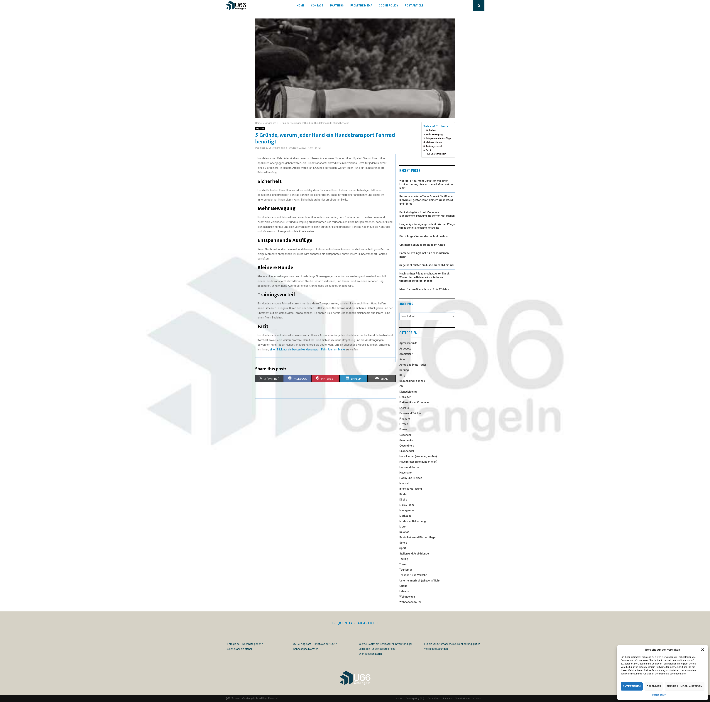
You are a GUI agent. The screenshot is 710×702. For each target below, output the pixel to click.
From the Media (361, 5)
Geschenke (406, 440)
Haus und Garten (409, 467)
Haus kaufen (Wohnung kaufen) (418, 456)
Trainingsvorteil (434, 146)
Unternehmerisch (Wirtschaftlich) (419, 580)
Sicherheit (431, 130)
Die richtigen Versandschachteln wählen (423, 236)
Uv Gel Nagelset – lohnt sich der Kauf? (315, 643)
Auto (402, 359)
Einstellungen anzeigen (684, 686)
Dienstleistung (408, 391)
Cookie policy (659, 695)
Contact (317, 5)
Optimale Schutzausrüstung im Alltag (422, 244)
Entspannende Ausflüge (438, 138)
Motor (403, 526)
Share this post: (438, 153)
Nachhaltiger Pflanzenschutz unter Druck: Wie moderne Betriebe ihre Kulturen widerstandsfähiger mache (424, 277)
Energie (404, 407)
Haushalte (405, 472)
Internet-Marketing (410, 488)
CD (401, 386)
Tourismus (406, 569)
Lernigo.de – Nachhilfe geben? (245, 643)
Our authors (433, 698)
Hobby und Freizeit (410, 478)
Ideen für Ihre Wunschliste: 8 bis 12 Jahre (424, 289)
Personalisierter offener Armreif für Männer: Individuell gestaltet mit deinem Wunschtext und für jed (426, 200)
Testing (403, 558)
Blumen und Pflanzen (412, 380)
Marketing (405, 515)
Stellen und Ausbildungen (414, 553)
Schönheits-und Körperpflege (417, 537)
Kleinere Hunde (434, 142)
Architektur (406, 353)
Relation (404, 531)
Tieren (403, 564)
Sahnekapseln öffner (239, 648)
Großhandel (406, 451)
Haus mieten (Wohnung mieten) (418, 461)
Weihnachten (407, 596)
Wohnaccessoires (410, 602)
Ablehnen (654, 686)
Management (407, 510)
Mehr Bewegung (434, 134)
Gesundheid (406, 445)
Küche (403, 499)
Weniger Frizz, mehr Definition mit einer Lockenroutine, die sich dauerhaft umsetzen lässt (426, 184)
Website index (462, 698)
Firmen (403, 424)
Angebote (260, 129)
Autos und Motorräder (412, 364)
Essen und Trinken (410, 413)
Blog (402, 375)
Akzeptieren (632, 686)
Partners (337, 5)
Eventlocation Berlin (370, 653)
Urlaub (403, 585)
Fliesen (403, 429)
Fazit (428, 150)
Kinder (403, 494)
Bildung (404, 370)
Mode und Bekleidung (412, 521)
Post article (414, 5)
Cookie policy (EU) (415, 698)
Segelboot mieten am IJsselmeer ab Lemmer (426, 265)
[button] (702, 650)
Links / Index (406, 504)
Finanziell (405, 418)
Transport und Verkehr (413, 575)
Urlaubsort (405, 591)
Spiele (403, 542)
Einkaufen (405, 397)
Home (300, 5)
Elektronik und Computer (414, 402)
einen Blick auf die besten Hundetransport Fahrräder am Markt (307, 349)
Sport (402, 548)
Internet (404, 483)
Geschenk (405, 434)
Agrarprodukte (408, 343)
